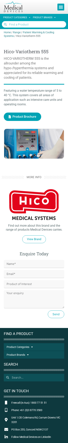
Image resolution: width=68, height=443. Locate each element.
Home (7, 32)
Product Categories (15, 17)
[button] (60, 7)
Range (17, 32)
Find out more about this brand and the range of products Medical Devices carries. (34, 227)
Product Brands (42, 17)
